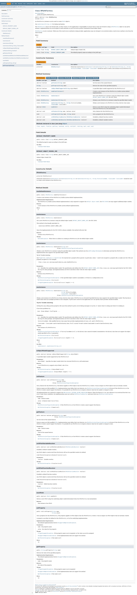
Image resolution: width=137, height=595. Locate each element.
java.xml (3, 6)
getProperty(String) (8, 65)
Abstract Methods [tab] (78, 78)
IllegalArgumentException (45, 282)
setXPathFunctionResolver (59, 117)
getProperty (54, 85)
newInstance (54, 95)
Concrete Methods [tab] (92, 78)
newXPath (53, 107)
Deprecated (30, 3)
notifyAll (73, 126)
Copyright (37, 590)
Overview (3, 3)
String (47, 49)
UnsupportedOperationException (47, 535)
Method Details (5, 35)
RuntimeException (43, 238)
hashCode (61, 126)
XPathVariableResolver (73, 119)
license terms (85, 1)
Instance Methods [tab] (64, 78)
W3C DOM (105, 201)
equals (43, 126)
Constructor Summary (7, 18)
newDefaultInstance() (8, 38)
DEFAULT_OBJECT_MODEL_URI (10, 28)
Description (4, 13)
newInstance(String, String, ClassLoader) (13, 45)
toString (79, 126)
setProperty (54, 114)
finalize (48, 126)
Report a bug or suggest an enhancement (45, 584)
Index (35, 3)
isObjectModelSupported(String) (11, 48)
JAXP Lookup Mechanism (95, 251)
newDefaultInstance (57, 91)
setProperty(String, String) (9, 63)
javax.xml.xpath (11, 6)
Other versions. (59, 587)
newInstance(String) (8, 43)
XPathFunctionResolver (73, 117)
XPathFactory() (6, 33)
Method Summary (6, 21)
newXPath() (6, 60)
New (24, 3)
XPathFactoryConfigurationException (72, 248)
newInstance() (6, 40)
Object (42, 18)
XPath (44, 107)
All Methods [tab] (41, 78)
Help (43, 3)
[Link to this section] (49, 41)
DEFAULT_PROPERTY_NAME (10, 26)
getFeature (54, 82)
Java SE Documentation (71, 586)
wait (85, 126)
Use (13, 3)
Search (40, 3)
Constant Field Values (44, 146)
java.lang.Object (39, 13)
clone (38, 126)
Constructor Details (6, 31)
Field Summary (5, 16)
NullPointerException (44, 280)
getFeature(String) (7, 53)
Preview (20, 3)
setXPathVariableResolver (59, 119)
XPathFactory (22, 6)
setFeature (54, 111)
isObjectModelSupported (58, 88)
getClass (55, 126)
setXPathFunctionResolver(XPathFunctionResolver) (16, 58)
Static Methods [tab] (52, 78)
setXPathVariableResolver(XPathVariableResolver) (15, 55)
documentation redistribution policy (72, 591)
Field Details (5, 23)
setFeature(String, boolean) (10, 50)
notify (67, 126)
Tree (16, 3)
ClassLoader (54, 104)
